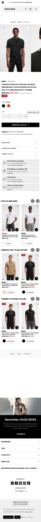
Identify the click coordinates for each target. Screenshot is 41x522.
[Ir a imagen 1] (22, 230)
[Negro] (3, 105)
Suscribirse (10, 173)
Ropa (19, 22)
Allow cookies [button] (8, 517)
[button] (27, 517)
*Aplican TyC (29, 2)
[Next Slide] (38, 201)
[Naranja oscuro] (8, 105)
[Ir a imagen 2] (23, 230)
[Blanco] (4, 243)
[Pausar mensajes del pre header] (3, 2)
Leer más (9, 189)
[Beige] (4, 292)
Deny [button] (17, 517)
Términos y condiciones (17, 165)
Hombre (13, 22)
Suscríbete (21, 434)
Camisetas (26, 22)
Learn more (28, 512)
